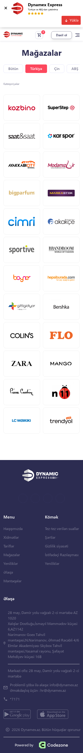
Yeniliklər (10, 563)
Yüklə (74, 20)
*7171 (15, 699)
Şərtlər (50, 537)
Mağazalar (11, 554)
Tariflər (8, 546)
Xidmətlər (11, 537)
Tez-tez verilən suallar (62, 528)
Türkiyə (36, 68)
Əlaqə (8, 572)
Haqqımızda (13, 528)
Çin (56, 68)
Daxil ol (61, 35)
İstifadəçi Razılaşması (62, 554)
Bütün (13, 68)
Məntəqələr (12, 580)
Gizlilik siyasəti (56, 546)
